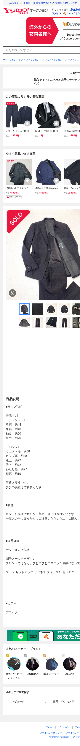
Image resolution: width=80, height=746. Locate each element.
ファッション (32, 59)
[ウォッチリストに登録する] (27, 123)
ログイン (56, 13)
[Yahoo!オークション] (26, 9)
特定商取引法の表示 (59, 737)
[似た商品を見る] (12, 293)
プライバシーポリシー (51, 732)
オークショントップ (13, 59)
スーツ (68, 59)
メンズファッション (52, 59)
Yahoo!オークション (58, 727)
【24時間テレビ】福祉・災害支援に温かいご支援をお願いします (42, 3)
